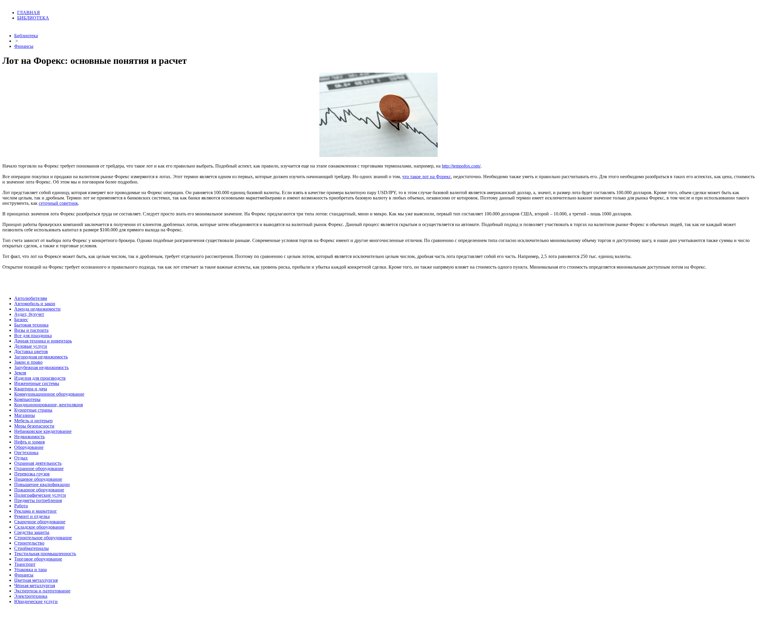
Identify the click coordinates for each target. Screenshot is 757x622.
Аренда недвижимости (37, 308)
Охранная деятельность (38, 463)
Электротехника (30, 596)
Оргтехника (26, 452)
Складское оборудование (39, 527)
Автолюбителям (30, 298)
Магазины (24, 415)
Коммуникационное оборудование (49, 394)
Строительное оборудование (43, 537)
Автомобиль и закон (34, 303)
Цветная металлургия (36, 580)
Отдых (21, 457)
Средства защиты (31, 532)
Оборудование (28, 447)
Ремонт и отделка (32, 516)
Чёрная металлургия (34, 585)
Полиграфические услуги (40, 495)
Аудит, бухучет (29, 314)
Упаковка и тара (30, 569)
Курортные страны (33, 409)
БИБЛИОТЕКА (33, 17)
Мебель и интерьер (33, 420)
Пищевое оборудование (38, 479)
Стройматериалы (31, 548)
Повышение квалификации (42, 484)
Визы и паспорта (31, 330)
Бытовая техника (31, 324)
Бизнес (21, 319)
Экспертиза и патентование (42, 590)
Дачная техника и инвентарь (43, 340)
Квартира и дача (30, 388)
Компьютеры (27, 399)
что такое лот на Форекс (426, 176)
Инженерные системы (36, 383)
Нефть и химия (29, 441)
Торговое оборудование (38, 558)
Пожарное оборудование (39, 489)
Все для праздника (33, 335)
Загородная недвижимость (41, 356)
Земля (20, 372)
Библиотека (26, 35)
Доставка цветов (31, 351)
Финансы (23, 46)
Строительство (29, 542)
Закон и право (28, 362)
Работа (21, 505)
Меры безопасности (34, 425)
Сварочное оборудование (39, 521)
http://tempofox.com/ (461, 165)
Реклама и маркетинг (35, 511)
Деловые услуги (30, 346)
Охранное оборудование (39, 468)
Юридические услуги (36, 601)
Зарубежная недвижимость (41, 367)
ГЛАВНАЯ (28, 12)
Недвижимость (29, 436)
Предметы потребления (38, 500)
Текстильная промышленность (45, 553)
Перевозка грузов (32, 473)
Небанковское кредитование (43, 431)
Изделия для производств (40, 378)
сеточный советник (58, 203)
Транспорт (24, 564)
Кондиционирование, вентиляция (48, 404)
